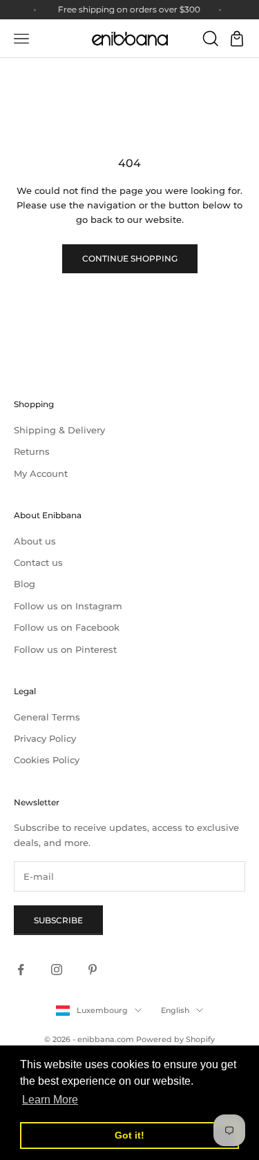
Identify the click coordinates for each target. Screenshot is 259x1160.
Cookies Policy (46, 759)
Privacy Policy (45, 738)
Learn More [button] (50, 1099)
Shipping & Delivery (59, 429)
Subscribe (58, 920)
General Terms (47, 716)
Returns (32, 451)
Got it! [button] (129, 1135)
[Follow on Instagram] (57, 969)
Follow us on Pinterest (65, 649)
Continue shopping (130, 258)
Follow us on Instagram (68, 605)
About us (35, 541)
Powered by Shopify (175, 1039)
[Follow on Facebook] (21, 969)
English (175, 1010)
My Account (41, 473)
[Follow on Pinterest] (92, 969)
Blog (24, 583)
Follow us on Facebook (66, 627)
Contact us (38, 562)
